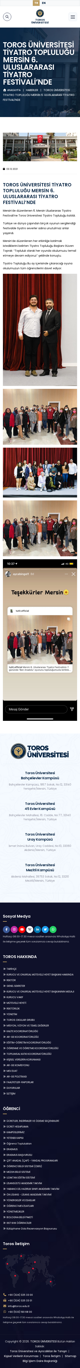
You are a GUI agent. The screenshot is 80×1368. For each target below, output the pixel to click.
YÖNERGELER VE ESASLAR (20, 1200)
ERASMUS (12, 1149)
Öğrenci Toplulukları (19, 1143)
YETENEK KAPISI (14, 1138)
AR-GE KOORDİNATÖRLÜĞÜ (22, 1037)
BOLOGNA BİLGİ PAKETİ (19, 1217)
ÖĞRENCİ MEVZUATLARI (20, 1206)
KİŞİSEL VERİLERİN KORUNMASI (23, 1059)
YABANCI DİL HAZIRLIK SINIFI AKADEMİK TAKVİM (32, 1189)
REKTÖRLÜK (13, 1008)
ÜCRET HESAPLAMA (17, 1126)
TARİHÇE (11, 969)
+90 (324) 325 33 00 (20, 1294)
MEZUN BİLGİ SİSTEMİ (18, 1172)
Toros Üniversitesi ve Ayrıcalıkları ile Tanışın (38, 1351)
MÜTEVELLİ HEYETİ (16, 1003)
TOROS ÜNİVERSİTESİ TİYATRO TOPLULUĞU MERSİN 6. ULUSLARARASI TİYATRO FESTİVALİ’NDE (38, 95)
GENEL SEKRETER (15, 986)
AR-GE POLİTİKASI (16, 1076)
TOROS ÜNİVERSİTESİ (43, 1341)
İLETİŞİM (10, 1093)
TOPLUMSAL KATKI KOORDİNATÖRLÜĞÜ (28, 1054)
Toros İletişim (52, 1356)
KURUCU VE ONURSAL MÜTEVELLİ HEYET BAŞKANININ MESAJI (40, 991)
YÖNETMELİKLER (15, 1211)
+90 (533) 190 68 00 (20, 1311)
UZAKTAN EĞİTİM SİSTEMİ (20, 1177)
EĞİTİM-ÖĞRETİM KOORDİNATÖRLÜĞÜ (28, 1042)
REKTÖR (11, 980)
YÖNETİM (11, 1014)
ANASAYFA (13, 90)
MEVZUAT (11, 1071)
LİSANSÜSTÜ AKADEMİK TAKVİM (24, 1183)
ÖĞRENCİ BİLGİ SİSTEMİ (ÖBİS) (24, 1166)
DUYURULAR (13, 1088)
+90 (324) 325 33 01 (20, 1300)
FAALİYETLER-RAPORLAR (20, 1082)
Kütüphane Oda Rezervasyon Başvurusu (31, 1228)
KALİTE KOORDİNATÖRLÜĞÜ (22, 1031)
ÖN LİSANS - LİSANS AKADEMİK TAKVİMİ (28, 1194)
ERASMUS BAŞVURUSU (19, 1155)
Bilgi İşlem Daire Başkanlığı (40, 1361)
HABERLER (32, 90)
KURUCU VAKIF (14, 997)
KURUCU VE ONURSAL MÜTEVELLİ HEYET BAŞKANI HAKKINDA (39, 974)
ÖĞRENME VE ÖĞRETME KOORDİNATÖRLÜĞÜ (32, 1048)
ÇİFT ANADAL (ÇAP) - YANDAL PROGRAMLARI (32, 1160)
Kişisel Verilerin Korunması (21, 1356)
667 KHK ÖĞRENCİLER (18, 1223)
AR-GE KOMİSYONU (17, 1065)
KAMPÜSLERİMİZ (15, 1132)
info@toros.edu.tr (19, 1306)
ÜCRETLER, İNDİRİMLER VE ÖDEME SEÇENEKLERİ (32, 1121)
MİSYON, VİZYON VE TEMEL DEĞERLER (27, 1025)
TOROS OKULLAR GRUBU (20, 1020)
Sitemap (70, 1356)
